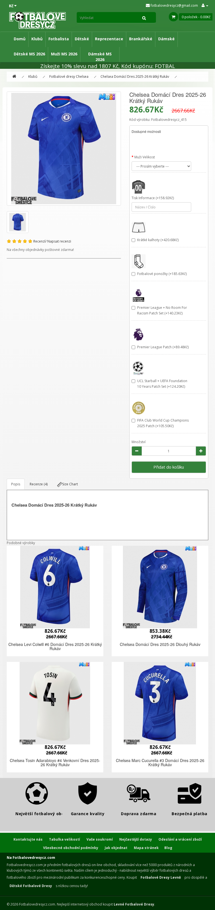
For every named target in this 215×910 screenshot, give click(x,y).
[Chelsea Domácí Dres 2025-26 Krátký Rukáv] (64, 148)
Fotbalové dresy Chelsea (68, 76)
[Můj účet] (205, 5)
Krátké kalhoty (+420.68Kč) (158, 240)
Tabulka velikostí (64, 839)
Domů (19, 38)
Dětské (82, 38)
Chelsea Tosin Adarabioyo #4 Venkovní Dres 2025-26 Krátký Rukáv (55, 762)
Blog (168, 847)
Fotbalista (58, 38)
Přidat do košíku (168, 467)
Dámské (166, 38)
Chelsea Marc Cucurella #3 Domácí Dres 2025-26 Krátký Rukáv (160, 762)
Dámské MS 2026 (100, 56)
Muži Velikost (144, 157)
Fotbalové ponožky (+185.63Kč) (162, 273)
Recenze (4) (39, 484)
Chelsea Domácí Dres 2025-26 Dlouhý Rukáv (160, 644)
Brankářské (140, 38)
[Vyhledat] (144, 17)
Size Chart (70, 484)
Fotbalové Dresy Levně (161, 877)
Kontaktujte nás (28, 839)
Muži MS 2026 (64, 54)
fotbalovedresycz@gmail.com (174, 5)
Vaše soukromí (100, 839)
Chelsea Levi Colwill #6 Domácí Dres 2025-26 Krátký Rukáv (55, 646)
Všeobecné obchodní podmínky (70, 847)
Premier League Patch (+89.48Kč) (163, 347)
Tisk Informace (143, 198)
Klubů (37, 38)
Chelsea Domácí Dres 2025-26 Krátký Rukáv (135, 76)
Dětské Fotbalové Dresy (31, 885)
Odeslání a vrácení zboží (180, 839)
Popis (15, 484)
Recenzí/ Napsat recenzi (52, 241)
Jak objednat (116, 847)
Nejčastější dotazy (135, 839)
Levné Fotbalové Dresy (134, 904)
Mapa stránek (146, 847)
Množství (139, 441)
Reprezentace (109, 38)
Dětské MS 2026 (29, 54)
